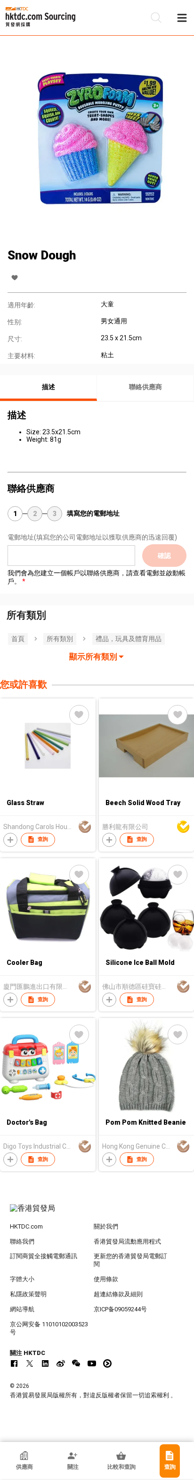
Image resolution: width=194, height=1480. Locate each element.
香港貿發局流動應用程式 (127, 1241)
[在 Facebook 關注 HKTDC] (14, 1363)
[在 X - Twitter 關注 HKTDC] (29, 1363)
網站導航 (22, 1309)
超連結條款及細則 (118, 1294)
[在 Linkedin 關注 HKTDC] (45, 1363)
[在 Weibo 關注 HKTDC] (61, 1363)
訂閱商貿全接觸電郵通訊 (43, 1256)
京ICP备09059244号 (120, 1309)
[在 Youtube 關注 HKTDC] (92, 1363)
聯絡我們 (22, 1241)
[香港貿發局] (97, 1213)
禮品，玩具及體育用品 (129, 638)
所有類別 (60, 638)
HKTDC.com (26, 1226)
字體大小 (22, 1279)
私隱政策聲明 (28, 1294)
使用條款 (106, 1279)
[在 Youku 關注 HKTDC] (107, 1363)
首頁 (17, 638)
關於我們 (106, 1226)
